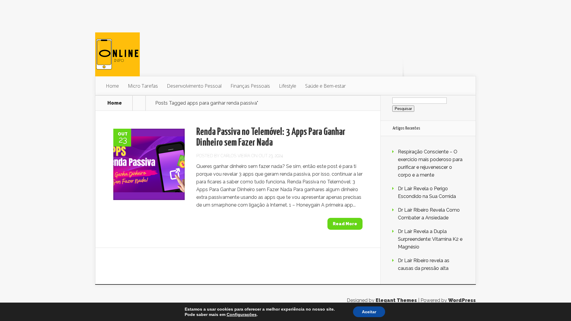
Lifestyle (287, 86)
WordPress (462, 300)
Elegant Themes (396, 300)
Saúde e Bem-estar (325, 86)
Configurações (242, 314)
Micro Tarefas (143, 86)
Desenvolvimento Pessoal (194, 86)
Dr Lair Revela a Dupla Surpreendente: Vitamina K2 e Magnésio (430, 239)
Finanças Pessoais (250, 86)
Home (112, 86)
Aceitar (369, 311)
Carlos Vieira (235, 155)
